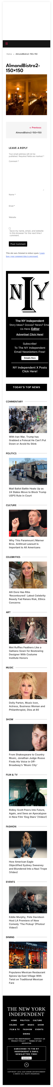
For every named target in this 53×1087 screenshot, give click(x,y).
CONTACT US (39, 1039)
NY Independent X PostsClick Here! (30, 369)
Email (12, 206)
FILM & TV (15, 1029)
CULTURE (37, 1020)
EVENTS (39, 1029)
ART (22, 1025)
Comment (14, 161)
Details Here (27, 1058)
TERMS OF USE (35, 1041)
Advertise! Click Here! (29, 334)
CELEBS (13, 1025)
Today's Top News (26, 387)
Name (12, 194)
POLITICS (25, 1020)
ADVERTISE (26, 1043)
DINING (26, 1034)
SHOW (41, 1025)
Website (12, 217)
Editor (35, 328)
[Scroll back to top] (26, 1065)
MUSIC (31, 1025)
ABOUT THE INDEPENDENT (19, 1039)
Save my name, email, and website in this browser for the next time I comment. (26, 233)
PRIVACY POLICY (18, 1041)
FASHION (27, 1029)
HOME (14, 1020)
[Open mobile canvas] (6, 43)
